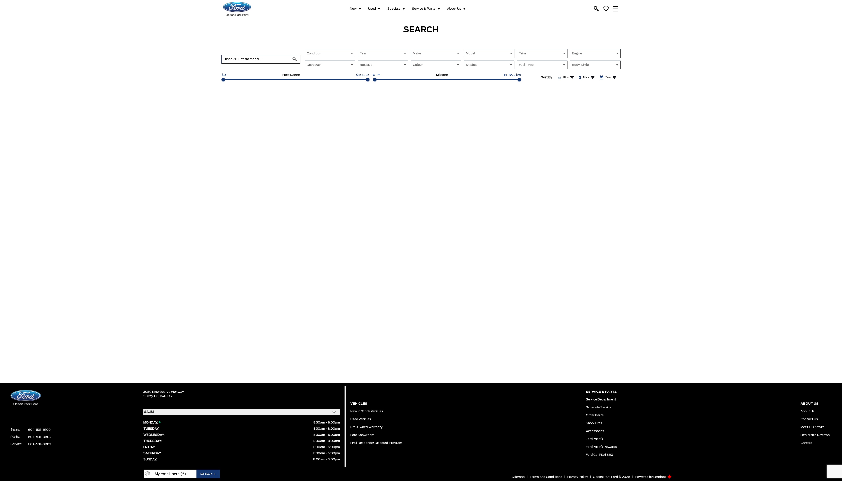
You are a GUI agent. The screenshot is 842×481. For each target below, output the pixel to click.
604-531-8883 (39, 444)
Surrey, (148, 396)
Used (372, 8)
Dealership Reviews (815, 435)
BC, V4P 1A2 (163, 396)
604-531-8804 (40, 437)
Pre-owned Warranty (366, 427)
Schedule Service (598, 407)
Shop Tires (594, 423)
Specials (393, 8)
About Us (454, 8)
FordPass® (594, 439)
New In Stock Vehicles (366, 411)
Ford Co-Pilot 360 (599, 454)
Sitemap (518, 477)
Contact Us (809, 419)
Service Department (601, 399)
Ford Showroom (362, 435)
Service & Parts (423, 8)
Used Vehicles (360, 419)
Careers (806, 443)
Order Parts (595, 415)
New (353, 8)
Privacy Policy (577, 477)
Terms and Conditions (546, 477)
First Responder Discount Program (376, 443)
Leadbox (660, 477)
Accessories (595, 431)
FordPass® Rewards (601, 447)
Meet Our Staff (812, 427)
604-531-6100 (39, 429)
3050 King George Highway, (163, 391)
